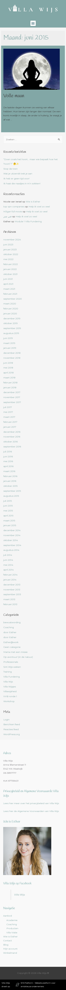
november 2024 (12, 239)
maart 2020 (9, 303)
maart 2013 (9, 599)
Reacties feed (11, 729)
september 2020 (12, 298)
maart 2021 (9, 289)
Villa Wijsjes (9, 686)
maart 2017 (9, 417)
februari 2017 (10, 422)
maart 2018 (9, 377)
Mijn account (10, 948)
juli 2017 (7, 407)
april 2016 (8, 466)
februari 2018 (10, 382)
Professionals (10, 662)
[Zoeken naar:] (33, 139)
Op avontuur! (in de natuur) (18, 657)
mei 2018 (8, 367)
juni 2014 (8, 560)
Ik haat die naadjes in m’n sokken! (21, 183)
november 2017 (11, 397)
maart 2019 (9, 343)
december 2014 (12, 530)
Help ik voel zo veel (39, 206)
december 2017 (11, 392)
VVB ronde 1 (10, 696)
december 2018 (12, 353)
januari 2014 (9, 579)
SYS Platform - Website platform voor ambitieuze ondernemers (38, 985)
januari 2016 (9, 481)
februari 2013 (10, 604)
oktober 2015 (10, 486)
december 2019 (11, 318)
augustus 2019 (11, 333)
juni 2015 (8, 505)
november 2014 (11, 535)
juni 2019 (8, 338)
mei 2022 (8, 259)
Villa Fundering (11, 676)
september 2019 (12, 328)
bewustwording (12, 622)
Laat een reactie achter (16, 101)
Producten (12, 928)
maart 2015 (9, 520)
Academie (11, 920)
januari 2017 (9, 427)
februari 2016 (10, 476)
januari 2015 (9, 525)
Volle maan (13, 96)
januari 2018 (9, 387)
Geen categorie (12, 647)
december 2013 (11, 584)
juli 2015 (7, 501)
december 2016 (11, 432)
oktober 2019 (10, 323)
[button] (33, 23)
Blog (5, 944)
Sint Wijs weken (12, 667)
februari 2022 (10, 264)
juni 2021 (8, 279)
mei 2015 (8, 510)
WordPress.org (11, 734)
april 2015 (8, 515)
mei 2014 (8, 565)
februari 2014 (10, 574)
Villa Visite (11, 932)
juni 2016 (8, 456)
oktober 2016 (10, 441)
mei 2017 (8, 412)
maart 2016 (9, 471)
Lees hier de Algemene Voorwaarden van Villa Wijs (31, 811)
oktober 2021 (10, 274)
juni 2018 (8, 363)
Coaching (8, 627)
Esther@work (38, 101)
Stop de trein (10, 168)
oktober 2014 (10, 540)
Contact (7, 940)
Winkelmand (10, 953)
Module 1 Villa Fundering (28, 221)
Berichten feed (11, 724)
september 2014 (12, 545)
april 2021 (8, 284)
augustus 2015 (11, 496)
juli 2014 (7, 555)
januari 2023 (10, 249)
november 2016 (11, 436)
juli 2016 (7, 451)
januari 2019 (9, 348)
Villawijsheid (9, 691)
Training (7, 671)
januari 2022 (10, 269)
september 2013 (12, 594)
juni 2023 (8, 244)
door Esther (9, 632)
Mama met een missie (15, 652)
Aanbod (7, 915)
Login (6, 719)
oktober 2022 (10, 254)
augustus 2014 (11, 550)
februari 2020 (10, 308)
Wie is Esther (33, 201)
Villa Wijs (8, 681)
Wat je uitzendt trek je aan (17, 173)
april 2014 (8, 569)
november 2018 (11, 358)
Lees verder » (10, 127)
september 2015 (12, 491)
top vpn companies (13, 206)
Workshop (9, 701)
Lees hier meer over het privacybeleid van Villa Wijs (31, 803)
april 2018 (8, 372)
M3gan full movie (12, 211)
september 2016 (12, 446)
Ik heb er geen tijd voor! (16, 178)
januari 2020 (10, 313)
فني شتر (7, 216)
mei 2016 (8, 461)
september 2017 (12, 402)
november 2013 (11, 589)
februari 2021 (10, 294)
